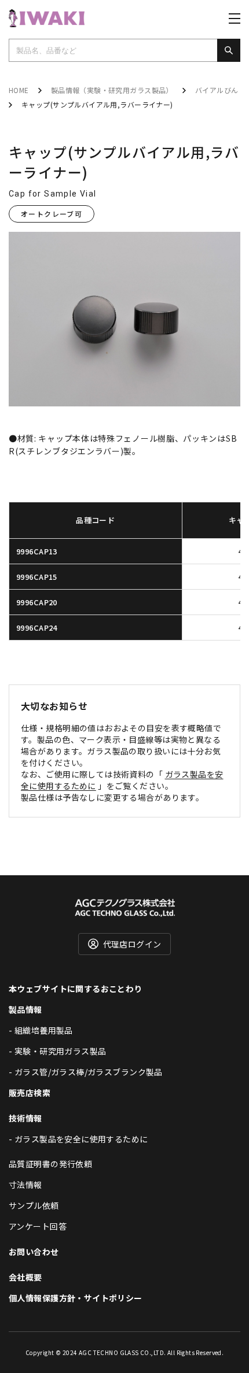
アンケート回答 (38, 1226)
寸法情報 (25, 1184)
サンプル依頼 (34, 1205)
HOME (19, 90)
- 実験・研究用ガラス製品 (57, 1051)
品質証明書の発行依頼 (50, 1164)
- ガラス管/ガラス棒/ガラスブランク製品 (86, 1072)
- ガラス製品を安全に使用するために (78, 1139)
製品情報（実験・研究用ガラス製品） (112, 90)
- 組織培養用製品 (41, 1030)
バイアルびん (217, 90)
